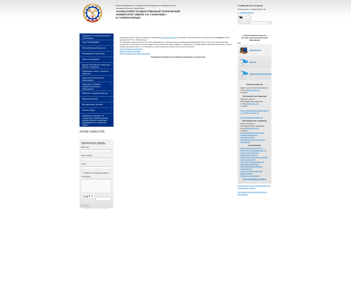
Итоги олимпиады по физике (131, 49)
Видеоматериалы (90, 99)
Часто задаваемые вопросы (254, 179)
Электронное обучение (260, 74)
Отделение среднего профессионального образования (91, 86)
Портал (252, 62)
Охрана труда (88, 110)
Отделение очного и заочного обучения (95, 72)
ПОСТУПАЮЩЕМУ (90, 42)
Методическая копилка (92, 104)
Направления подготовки (93, 53)
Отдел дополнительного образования (93, 79)
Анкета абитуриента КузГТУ (251, 148)
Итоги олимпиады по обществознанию (135, 54)
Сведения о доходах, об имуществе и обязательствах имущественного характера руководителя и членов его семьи (95, 120)
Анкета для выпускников (249, 176)
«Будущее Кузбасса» (169, 38)
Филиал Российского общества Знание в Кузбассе (96, 66)
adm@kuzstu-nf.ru (247, 13)
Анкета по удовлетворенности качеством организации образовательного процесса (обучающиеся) (252, 165)
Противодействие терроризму (252, 133)
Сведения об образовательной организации (96, 37)
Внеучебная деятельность (94, 48)
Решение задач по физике (130, 51)
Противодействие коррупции (251, 118)
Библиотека (255, 50)
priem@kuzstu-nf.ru (253, 90)
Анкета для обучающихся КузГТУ (253, 151)
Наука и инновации (90, 59)
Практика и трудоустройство (94, 93)
